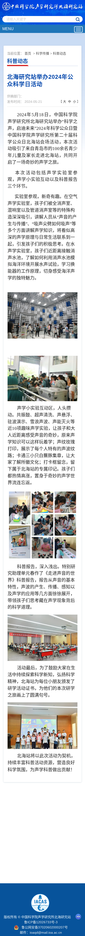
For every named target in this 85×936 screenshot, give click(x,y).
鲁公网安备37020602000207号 (44, 927)
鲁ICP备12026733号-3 (41, 922)
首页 (28, 53)
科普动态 (59, 53)
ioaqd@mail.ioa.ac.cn (46, 932)
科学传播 (42, 53)
